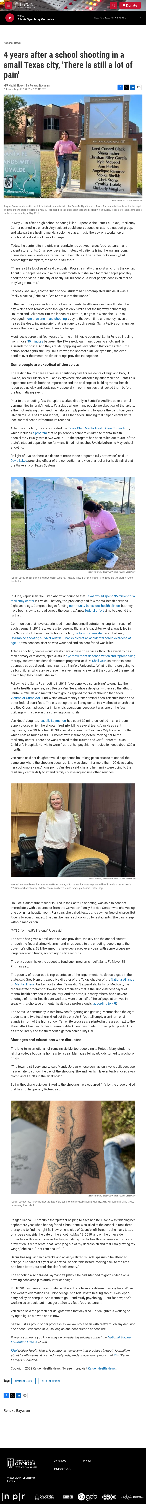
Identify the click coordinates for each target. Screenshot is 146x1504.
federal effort (94, 610)
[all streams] (140, 18)
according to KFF (104, 1003)
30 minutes (35, 341)
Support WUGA (62, 1468)
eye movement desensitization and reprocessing (100, 656)
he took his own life (88, 633)
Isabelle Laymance (53, 721)
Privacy (87, 1460)
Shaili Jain (98, 661)
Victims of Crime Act (25, 698)
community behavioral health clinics (94, 606)
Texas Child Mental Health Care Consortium (98, 428)
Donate (131, 5)
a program (40, 433)
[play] (10, 18)
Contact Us (60, 1460)
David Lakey (19, 460)
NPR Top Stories (51, 1380)
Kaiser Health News (102, 1368)
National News (12, 43)
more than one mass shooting (45, 318)
